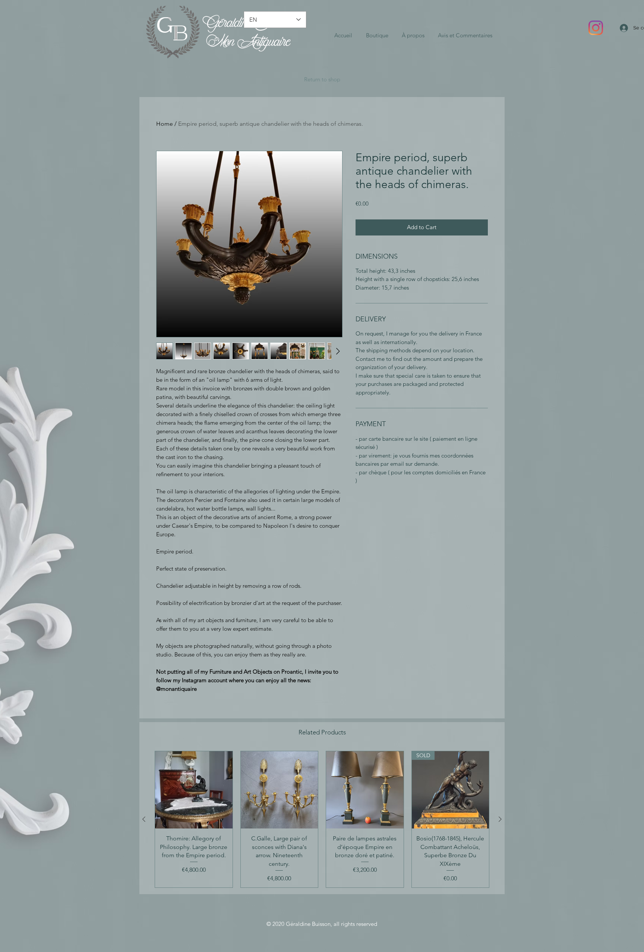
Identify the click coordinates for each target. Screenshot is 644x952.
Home (164, 123)
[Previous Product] (143, 819)
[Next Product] (500, 819)
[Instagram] (595, 28)
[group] (322, 819)
